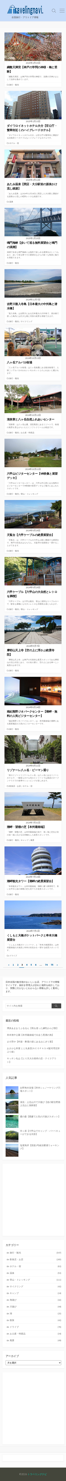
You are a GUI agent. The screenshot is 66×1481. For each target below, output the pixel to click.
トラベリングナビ (37, 1474)
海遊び (35, 1299)
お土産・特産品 (27, 432)
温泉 (11, 201)
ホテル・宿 (14, 143)
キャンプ (25, 840)
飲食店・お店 (15, 786)
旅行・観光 (14, 85)
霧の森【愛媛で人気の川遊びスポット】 (40, 1116)
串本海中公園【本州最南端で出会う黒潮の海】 (30, 1034)
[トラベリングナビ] (25, 8)
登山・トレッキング (29, 494)
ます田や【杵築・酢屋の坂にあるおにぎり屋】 (30, 1041)
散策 (35, 1320)
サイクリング (26, 321)
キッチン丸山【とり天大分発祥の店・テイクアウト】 (31, 1060)
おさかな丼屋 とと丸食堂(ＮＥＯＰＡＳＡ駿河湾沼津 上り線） (33, 1050)
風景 (32, 840)
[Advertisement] (33, 1200)
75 (52, 964)
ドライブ (13, 955)
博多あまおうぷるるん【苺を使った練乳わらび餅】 (32, 1028)
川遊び (35, 1306)
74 (46, 964)
